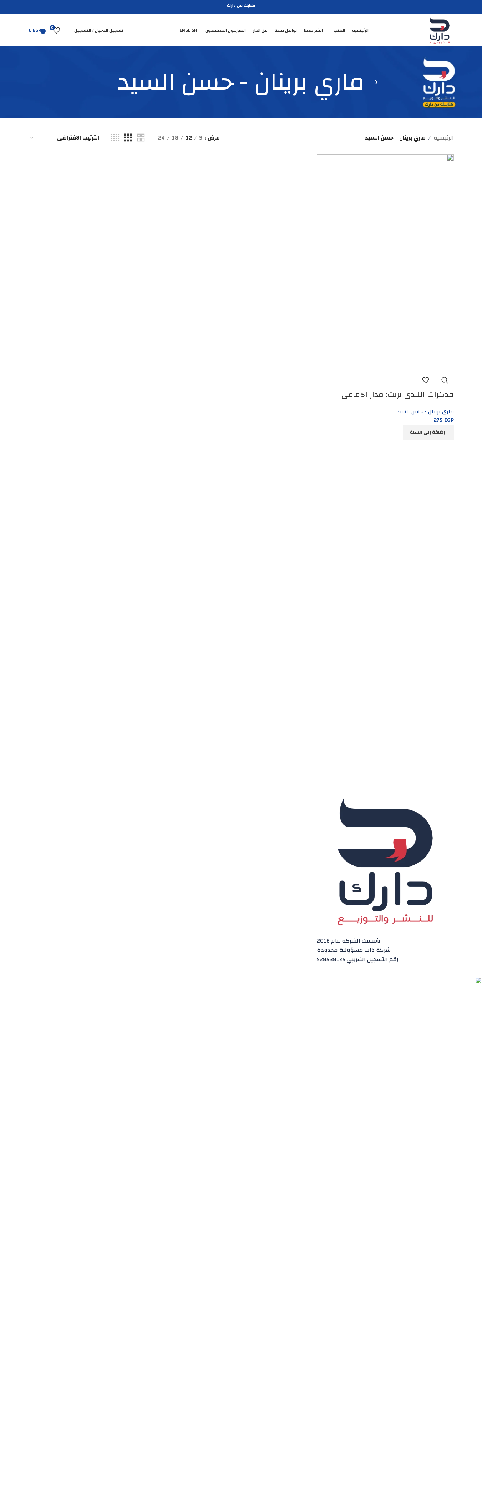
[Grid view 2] (141, 138)
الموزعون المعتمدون (287, 847)
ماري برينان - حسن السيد (425, 411)
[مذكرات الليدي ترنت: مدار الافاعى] (385, 262)
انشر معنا (300, 835)
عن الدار (157, 810)
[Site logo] (439, 30)
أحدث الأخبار (297, 859)
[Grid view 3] (128, 138)
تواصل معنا (153, 835)
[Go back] (373, 82)
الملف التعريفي (149, 823)
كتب (305, 823)
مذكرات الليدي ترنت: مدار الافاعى (397, 394)
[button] (428, 432)
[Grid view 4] (115, 138)
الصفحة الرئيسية (292, 810)
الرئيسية (443, 138)
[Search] (67, 30)
